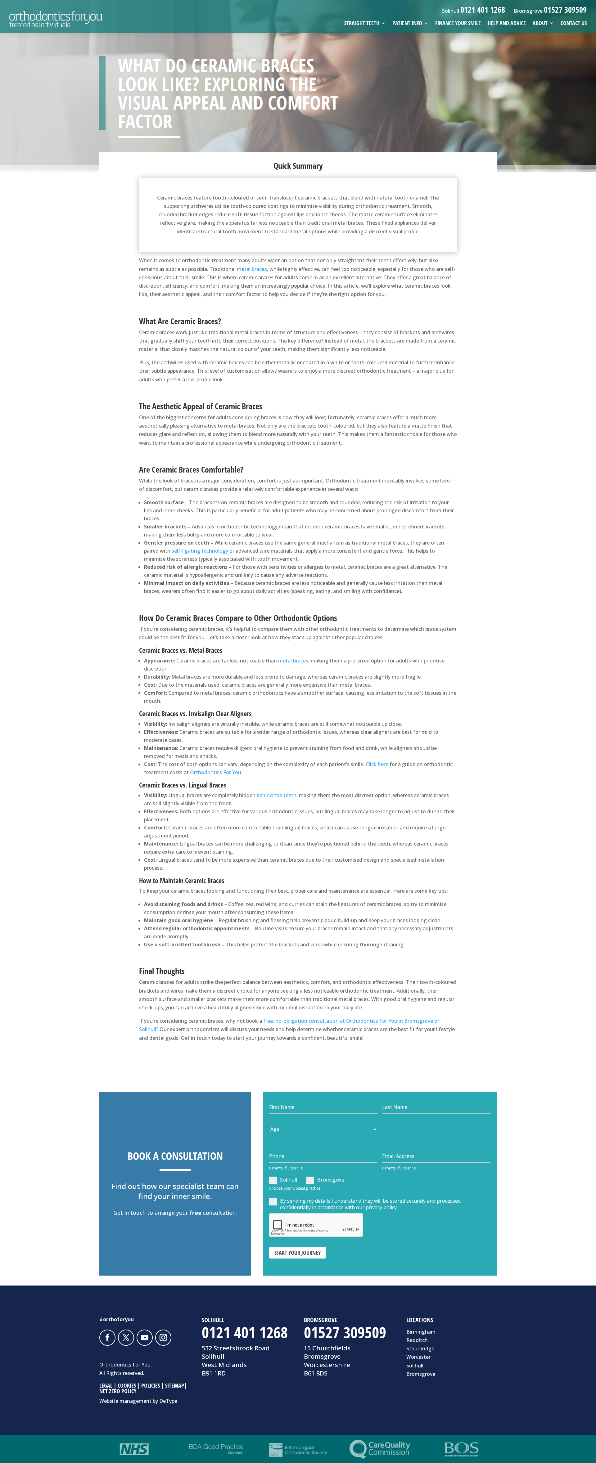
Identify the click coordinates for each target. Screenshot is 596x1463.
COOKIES (127, 1385)
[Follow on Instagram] (163, 1338)
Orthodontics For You (215, 772)
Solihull (288, 1180)
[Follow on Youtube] (145, 1338)
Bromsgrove (420, 1374)
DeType (168, 1401)
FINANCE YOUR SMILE (458, 24)
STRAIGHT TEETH (361, 24)
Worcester (418, 1356)
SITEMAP (174, 1385)
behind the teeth (276, 795)
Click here (377, 764)
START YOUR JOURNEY (297, 1252)
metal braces (252, 269)
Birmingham (421, 1331)
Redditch (417, 1340)
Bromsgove (330, 1180)
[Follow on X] (126, 1338)
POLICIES (150, 1385)
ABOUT (540, 24)
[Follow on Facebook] (107, 1338)
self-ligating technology (200, 550)
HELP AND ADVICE (507, 24)
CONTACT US (574, 24)
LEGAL (105, 1385)
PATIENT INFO (407, 24)
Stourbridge (420, 1348)
